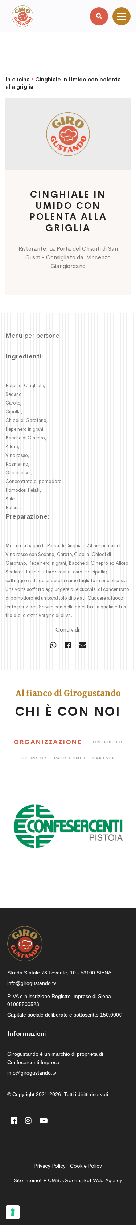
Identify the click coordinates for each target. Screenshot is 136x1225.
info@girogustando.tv (31, 983)
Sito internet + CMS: (68, 1180)
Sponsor (34, 758)
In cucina (17, 79)
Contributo (106, 742)
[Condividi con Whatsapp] (53, 646)
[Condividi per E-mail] (83, 646)
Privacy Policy (50, 1166)
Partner (103, 758)
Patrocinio (70, 758)
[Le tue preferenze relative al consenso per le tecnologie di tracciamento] (13, 1212)
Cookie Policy (86, 1166)
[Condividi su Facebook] (67, 646)
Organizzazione (47, 742)
